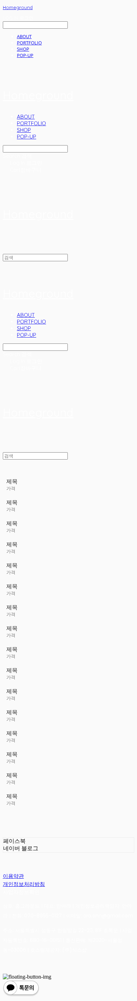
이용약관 (13, 876)
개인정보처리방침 (24, 884)
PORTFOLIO (29, 43)
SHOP (23, 49)
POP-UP (25, 55)
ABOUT (24, 36)
